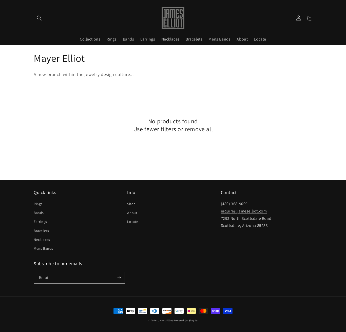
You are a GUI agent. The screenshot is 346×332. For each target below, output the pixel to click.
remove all (199, 129)
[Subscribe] (119, 278)
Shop (131, 204)
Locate (132, 221)
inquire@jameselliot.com (244, 211)
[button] (39, 18)
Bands (39, 212)
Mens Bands (43, 248)
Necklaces (42, 239)
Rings (38, 204)
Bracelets (41, 230)
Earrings (40, 221)
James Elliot (165, 320)
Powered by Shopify (186, 320)
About (132, 212)
